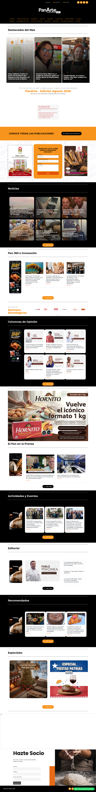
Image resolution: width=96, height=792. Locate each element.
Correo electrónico (17, 777)
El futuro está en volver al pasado (75, 370)
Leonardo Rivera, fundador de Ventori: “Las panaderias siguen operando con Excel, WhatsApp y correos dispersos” (75, 279)
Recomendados (69, 18)
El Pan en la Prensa (36, 21)
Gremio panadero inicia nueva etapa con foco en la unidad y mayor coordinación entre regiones (54, 524)
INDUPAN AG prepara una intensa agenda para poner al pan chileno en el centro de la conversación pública (40, 477)
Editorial (12, 21)
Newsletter (34, 18)
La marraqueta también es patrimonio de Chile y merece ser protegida (73, 564)
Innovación (56, 21)
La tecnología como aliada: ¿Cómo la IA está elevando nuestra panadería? (34, 346)
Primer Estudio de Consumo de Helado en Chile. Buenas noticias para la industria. (75, 347)
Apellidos (15, 771)
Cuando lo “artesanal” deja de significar (74, 572)
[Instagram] (81, 2)
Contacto (12, 18)
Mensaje (39, 164)
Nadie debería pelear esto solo (34, 370)
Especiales (50, 18)
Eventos (78, 18)
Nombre (39, 154)
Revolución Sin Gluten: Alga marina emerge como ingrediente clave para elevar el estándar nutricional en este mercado (34, 279)
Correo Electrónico (42, 159)
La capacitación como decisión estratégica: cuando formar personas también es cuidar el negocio (54, 372)
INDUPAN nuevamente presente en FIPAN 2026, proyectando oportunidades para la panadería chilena (34, 524)
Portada (78, 21)
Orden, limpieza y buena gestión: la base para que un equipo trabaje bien (54, 346)
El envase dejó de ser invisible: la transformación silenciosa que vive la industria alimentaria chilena (54, 279)
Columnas (47, 21)
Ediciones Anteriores (23, 18)
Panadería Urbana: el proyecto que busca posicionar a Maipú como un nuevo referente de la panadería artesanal (75, 630)
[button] (33, 309)
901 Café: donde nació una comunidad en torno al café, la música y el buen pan (35, 629)
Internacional (59, 18)
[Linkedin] (84, 2)
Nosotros (42, 18)
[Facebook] (78, 2)
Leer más (27, 285)
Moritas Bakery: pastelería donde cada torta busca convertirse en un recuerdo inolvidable (56, 629)
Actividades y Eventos (23, 21)
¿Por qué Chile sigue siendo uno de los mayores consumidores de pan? (73, 580)
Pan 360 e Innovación (67, 21)
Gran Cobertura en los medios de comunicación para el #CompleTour (68, 476)
